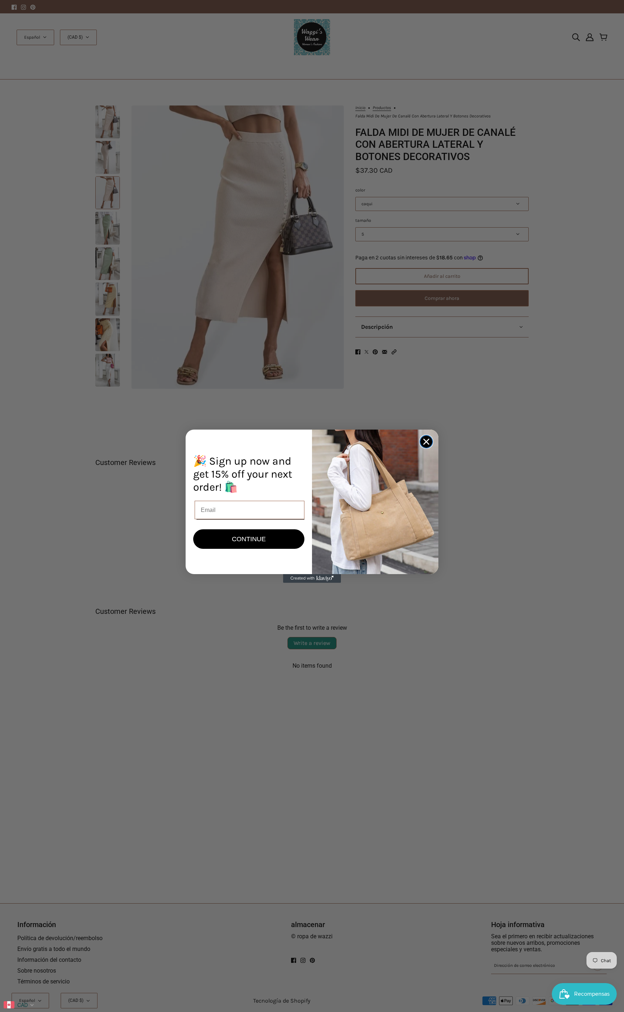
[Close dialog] (426, 441)
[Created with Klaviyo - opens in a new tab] (312, 578)
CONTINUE (249, 539)
